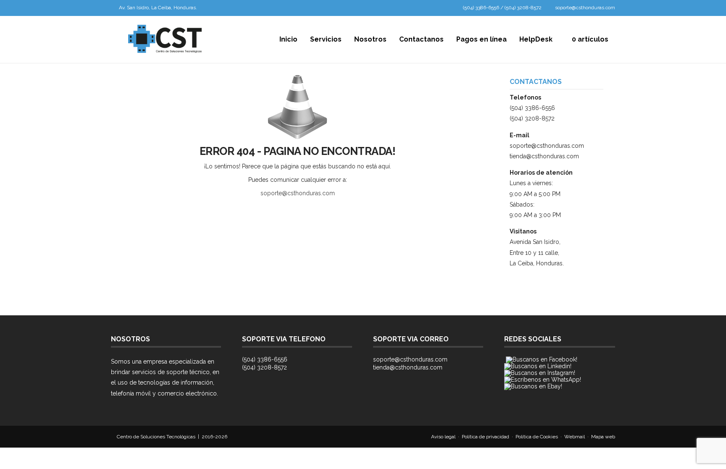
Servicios (326, 39)
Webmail (574, 437)
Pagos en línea (481, 39)
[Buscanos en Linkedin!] (537, 366)
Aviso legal (443, 437)
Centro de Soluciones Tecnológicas (156, 437)
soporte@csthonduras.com (585, 7)
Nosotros (370, 39)
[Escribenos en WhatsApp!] (542, 379)
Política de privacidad (485, 437)
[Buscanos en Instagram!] (539, 372)
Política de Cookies (537, 437)
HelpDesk (535, 39)
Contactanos (421, 39)
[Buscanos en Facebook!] (541, 359)
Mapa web (603, 437)
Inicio (288, 39)
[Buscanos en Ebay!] (533, 386)
